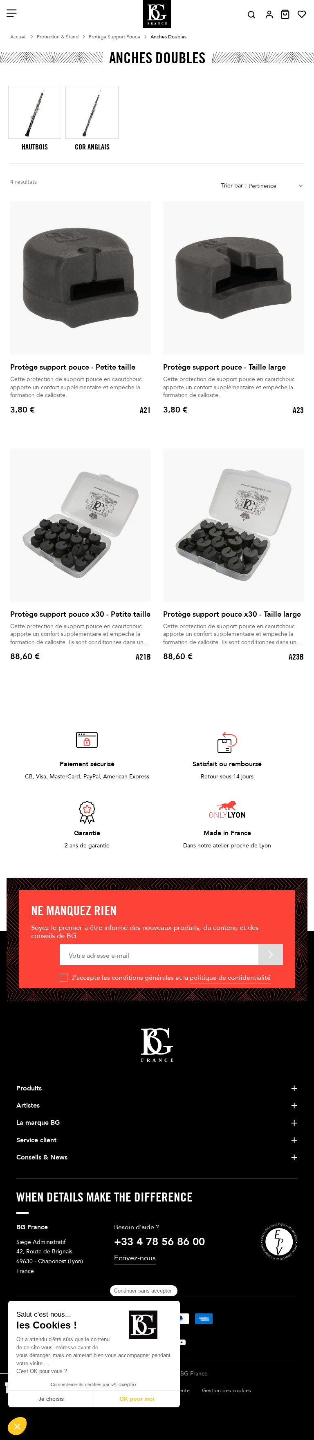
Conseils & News (41, 1157)
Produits (29, 1088)
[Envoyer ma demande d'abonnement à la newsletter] (270, 954)
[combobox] (276, 186)
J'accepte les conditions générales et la (171, 977)
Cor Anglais (92, 147)
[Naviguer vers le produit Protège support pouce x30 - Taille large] (233, 525)
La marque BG (38, 1122)
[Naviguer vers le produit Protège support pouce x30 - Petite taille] (80, 525)
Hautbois (35, 147)
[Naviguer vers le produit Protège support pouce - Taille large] (233, 277)
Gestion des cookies (226, 1390)
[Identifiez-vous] (269, 14)
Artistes (28, 1105)
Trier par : (233, 185)
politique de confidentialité (230, 977)
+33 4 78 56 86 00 (159, 1242)
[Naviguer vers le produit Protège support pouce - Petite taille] (80, 277)
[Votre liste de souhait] (302, 14)
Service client (36, 1140)
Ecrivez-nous (135, 1258)
